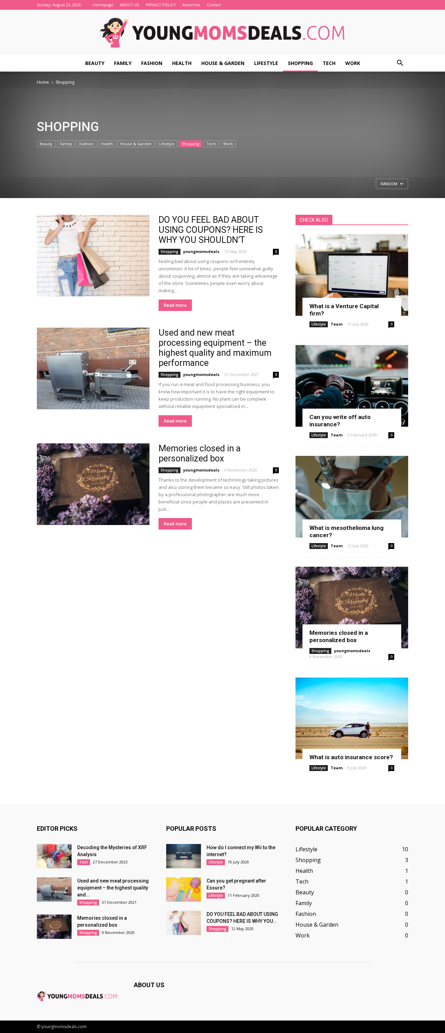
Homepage (103, 4)
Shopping (300, 63)
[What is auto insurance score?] (352, 718)
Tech (329, 63)
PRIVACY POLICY (161, 4)
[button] (399, 63)
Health (182, 63)
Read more (175, 305)
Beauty (94, 63)
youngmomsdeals (201, 251)
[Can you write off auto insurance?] (352, 386)
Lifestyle (266, 63)
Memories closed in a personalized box (200, 453)
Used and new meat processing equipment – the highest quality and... (113, 887)
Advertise (191, 4)
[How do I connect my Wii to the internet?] (183, 856)
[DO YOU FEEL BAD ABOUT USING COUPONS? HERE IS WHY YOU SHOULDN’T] (93, 255)
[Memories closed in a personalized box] (93, 484)
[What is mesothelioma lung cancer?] (352, 497)
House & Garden (222, 63)
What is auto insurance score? (351, 757)
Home (43, 82)
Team (336, 324)
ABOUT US (129, 4)
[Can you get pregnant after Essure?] (183, 889)
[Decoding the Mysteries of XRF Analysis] (54, 856)
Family (122, 63)
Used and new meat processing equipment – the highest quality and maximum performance (215, 348)
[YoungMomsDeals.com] (222, 33)
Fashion (151, 63)
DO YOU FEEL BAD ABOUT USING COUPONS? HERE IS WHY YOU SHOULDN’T (211, 230)
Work (352, 63)
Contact (214, 4)
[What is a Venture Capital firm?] (352, 275)
